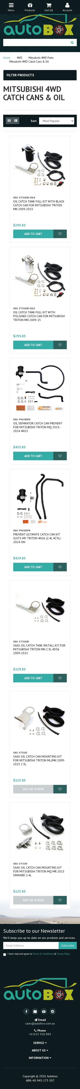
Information (39, 1058)
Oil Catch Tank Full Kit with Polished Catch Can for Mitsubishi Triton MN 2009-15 (39, 316)
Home (6, 58)
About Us (39, 1050)
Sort (33, 121)
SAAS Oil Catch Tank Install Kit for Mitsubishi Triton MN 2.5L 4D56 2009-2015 (39, 649)
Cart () (48, 10)
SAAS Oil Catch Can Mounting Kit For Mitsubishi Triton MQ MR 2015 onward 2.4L (38, 871)
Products (30, 10)
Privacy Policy (63, 953)
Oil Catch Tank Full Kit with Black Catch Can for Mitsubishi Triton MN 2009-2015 (38, 205)
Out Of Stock (33, 789)
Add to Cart (33, 234)
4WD (19, 58)
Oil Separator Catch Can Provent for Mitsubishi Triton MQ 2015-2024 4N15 (37, 427)
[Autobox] (40, 24)
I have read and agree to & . (38, 953)
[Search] (72, 42)
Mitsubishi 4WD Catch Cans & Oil (29, 61)
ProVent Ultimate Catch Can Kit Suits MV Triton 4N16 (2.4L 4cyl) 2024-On (37, 538)
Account (67, 10)
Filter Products (20, 75)
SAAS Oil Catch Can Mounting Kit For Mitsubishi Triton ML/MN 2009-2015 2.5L (39, 760)
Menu (11, 10)
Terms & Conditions (43, 953)
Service (39, 1043)
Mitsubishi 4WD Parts (41, 58)
